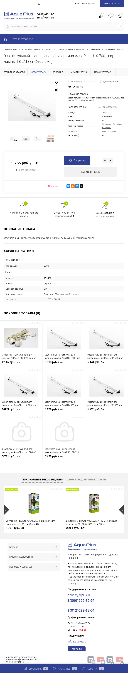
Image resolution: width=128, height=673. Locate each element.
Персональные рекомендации (42, 479)
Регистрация (88, 3)
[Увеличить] (32, 105)
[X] (81, 186)
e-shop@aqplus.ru (79, 595)
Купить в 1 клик (90, 171)
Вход (77, 3)
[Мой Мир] (77, 186)
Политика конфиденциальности (21, 659)
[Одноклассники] (73, 186)
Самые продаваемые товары (86, 479)
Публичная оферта (14, 661)
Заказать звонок (112, 3)
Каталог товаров (21, 39)
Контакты (77, 649)
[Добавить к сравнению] (56, 89)
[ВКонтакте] (68, 186)
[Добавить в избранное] (56, 82)
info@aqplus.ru (77, 641)
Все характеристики (108, 107)
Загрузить (106, 124)
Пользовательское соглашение (21, 657)
